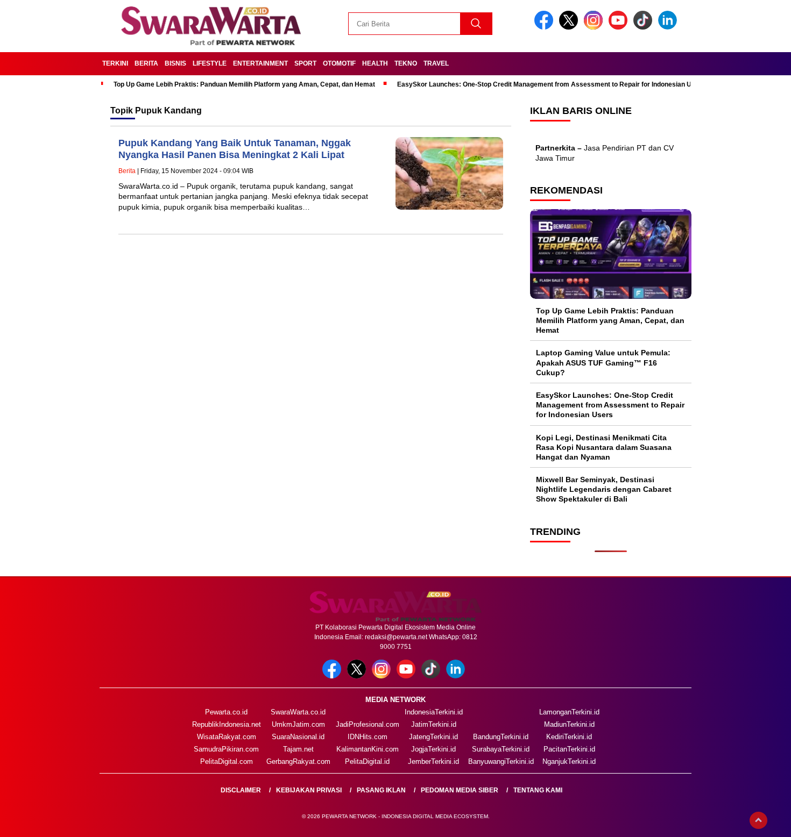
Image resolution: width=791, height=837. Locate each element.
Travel (436, 63)
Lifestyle (210, 63)
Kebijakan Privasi (309, 790)
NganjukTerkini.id (569, 761)
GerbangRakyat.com (298, 761)
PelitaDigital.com (226, 761)
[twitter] (570, 27)
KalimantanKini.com (367, 749)
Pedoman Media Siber (459, 790)
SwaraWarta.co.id (298, 712)
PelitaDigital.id (367, 761)
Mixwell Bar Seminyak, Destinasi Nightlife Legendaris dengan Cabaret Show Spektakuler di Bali (604, 489)
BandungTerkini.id (500, 737)
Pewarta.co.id (226, 712)
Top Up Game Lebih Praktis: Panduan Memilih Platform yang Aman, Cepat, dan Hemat (244, 84)
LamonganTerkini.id (569, 712)
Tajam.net (298, 749)
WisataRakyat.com (226, 737)
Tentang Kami (537, 790)
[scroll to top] (758, 820)
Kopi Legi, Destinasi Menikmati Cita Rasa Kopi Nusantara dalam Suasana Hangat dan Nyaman (604, 447)
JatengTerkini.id (433, 737)
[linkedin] (669, 27)
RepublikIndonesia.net (226, 724)
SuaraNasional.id (298, 737)
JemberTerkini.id (433, 761)
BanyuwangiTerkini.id (501, 761)
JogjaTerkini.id (433, 749)
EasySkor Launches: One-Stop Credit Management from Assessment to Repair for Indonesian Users (551, 84)
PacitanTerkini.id (569, 749)
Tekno (405, 63)
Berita (146, 63)
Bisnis (175, 63)
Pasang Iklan (381, 790)
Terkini (115, 63)
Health (375, 63)
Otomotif (339, 63)
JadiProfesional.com (367, 724)
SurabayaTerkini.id (500, 749)
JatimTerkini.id (433, 724)
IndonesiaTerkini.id (434, 712)
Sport (305, 63)
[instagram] (595, 27)
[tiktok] (644, 27)
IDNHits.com (367, 737)
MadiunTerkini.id (569, 724)
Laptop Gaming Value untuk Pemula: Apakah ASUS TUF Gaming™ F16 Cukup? (603, 362)
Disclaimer (241, 790)
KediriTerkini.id (569, 737)
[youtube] (620, 27)
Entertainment (260, 63)
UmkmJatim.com (298, 724)
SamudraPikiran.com (226, 749)
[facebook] (545, 27)
